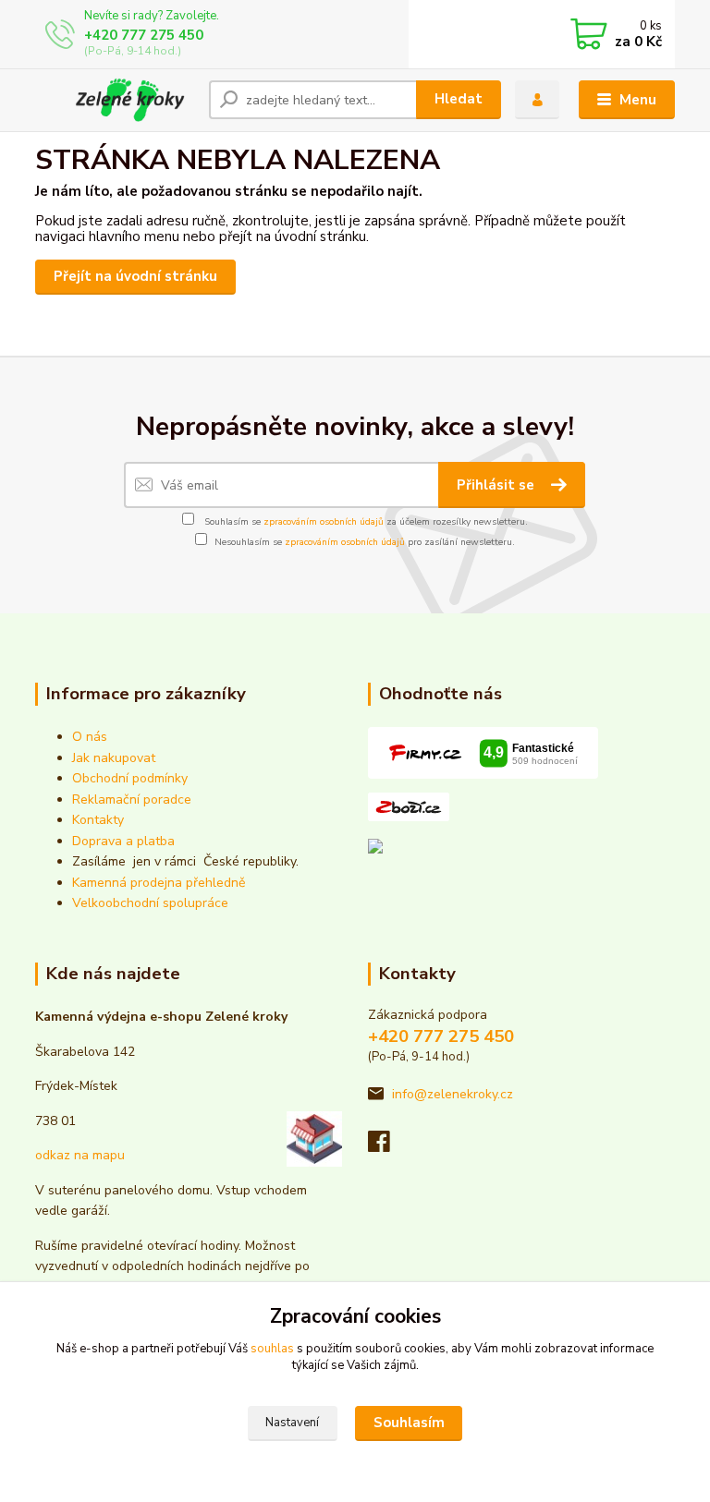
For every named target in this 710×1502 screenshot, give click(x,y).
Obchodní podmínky (130, 778)
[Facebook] (387, 1147)
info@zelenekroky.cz (452, 1094)
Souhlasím (409, 1422)
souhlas (272, 1348)
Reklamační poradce (131, 799)
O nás (89, 736)
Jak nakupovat (113, 758)
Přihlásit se (497, 485)
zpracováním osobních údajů (323, 521)
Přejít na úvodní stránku (135, 276)
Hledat (459, 99)
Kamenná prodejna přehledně (158, 882)
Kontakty (98, 820)
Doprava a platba (123, 841)
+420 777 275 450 (143, 35)
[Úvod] (115, 100)
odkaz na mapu (80, 1155)
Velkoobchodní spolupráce (150, 903)
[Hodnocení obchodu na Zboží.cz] (408, 806)
